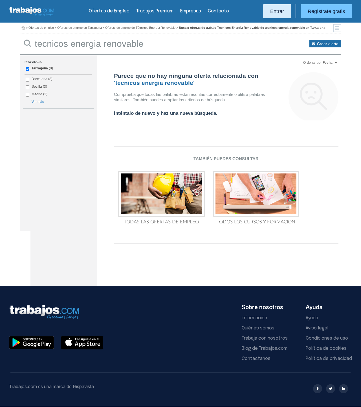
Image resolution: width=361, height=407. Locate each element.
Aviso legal (317, 328)
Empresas (190, 11)
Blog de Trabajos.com (264, 348)
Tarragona (40, 68)
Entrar (277, 11)
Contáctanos (256, 358)
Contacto (218, 11)
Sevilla (37, 87)
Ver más (38, 102)
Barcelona (39, 79)
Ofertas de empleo (41, 27)
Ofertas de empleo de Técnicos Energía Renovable (140, 27)
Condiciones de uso (327, 338)
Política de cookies (326, 348)
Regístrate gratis (326, 11)
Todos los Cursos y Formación (256, 221)
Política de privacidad (329, 358)
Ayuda (312, 318)
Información (254, 318)
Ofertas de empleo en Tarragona (79, 27)
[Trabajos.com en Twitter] (330, 388)
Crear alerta (327, 43)
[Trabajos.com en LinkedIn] (343, 388)
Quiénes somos (258, 328)
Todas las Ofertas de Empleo (161, 221)
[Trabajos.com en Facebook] (317, 388)
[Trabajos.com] (32, 15)
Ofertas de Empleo (109, 11)
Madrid (37, 94)
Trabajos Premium (154, 11)
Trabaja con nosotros (265, 338)
